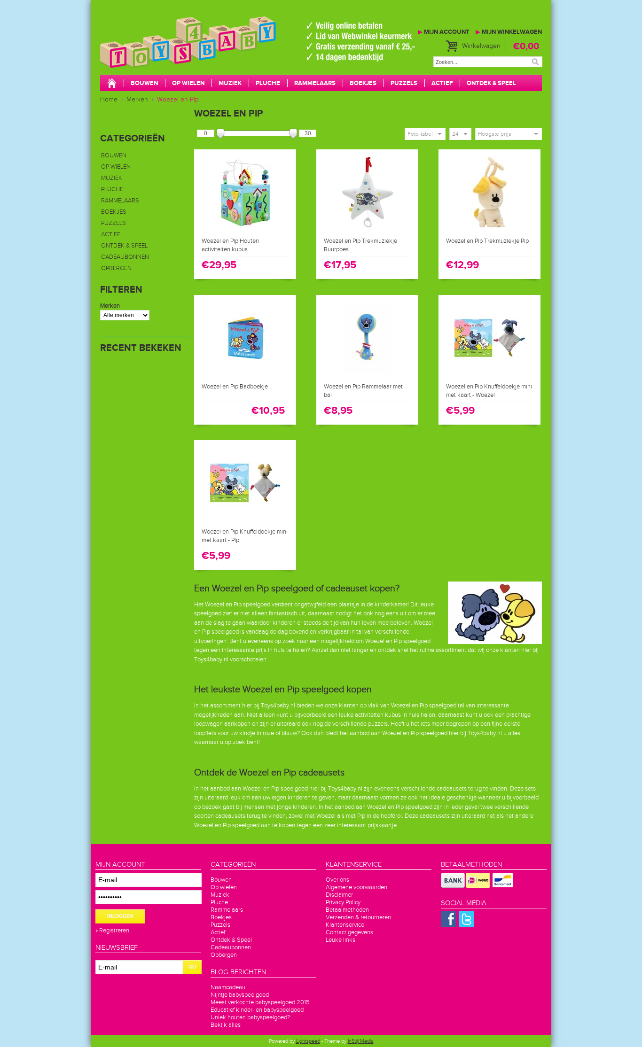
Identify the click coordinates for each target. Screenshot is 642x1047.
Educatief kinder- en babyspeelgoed (257, 1010)
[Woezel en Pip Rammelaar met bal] (367, 373)
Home (108, 99)
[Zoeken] (535, 62)
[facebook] (448, 925)
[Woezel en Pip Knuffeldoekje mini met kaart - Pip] (245, 518)
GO (192, 967)
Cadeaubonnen (125, 257)
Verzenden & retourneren (358, 917)
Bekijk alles (226, 1025)
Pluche (268, 83)
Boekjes (363, 83)
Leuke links (340, 940)
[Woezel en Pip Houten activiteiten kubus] (245, 228)
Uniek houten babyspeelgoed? (250, 1017)
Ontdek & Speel (491, 83)
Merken (137, 99)
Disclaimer (339, 895)
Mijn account (444, 32)
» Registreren (112, 930)
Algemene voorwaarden (356, 887)
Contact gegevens (349, 932)
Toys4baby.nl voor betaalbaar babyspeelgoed (241, 52)
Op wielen (188, 83)
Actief (442, 83)
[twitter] (466, 925)
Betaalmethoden (347, 910)
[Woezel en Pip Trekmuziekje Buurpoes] (367, 228)
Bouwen (144, 83)
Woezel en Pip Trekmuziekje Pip (487, 241)
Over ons (337, 880)
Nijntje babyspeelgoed (240, 995)
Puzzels (404, 83)
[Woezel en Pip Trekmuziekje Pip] (489, 228)
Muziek (230, 83)
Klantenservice (345, 925)
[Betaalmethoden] (453, 886)
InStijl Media (361, 1041)
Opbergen (116, 268)
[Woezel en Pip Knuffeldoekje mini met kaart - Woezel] (489, 373)
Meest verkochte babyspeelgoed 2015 (260, 1002)
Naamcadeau (228, 987)
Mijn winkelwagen (509, 32)
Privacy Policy (343, 902)
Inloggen (120, 916)
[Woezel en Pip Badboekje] (245, 373)
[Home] (112, 84)
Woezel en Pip (178, 99)
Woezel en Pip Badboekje (235, 386)
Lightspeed (308, 1041)
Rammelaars (315, 83)
